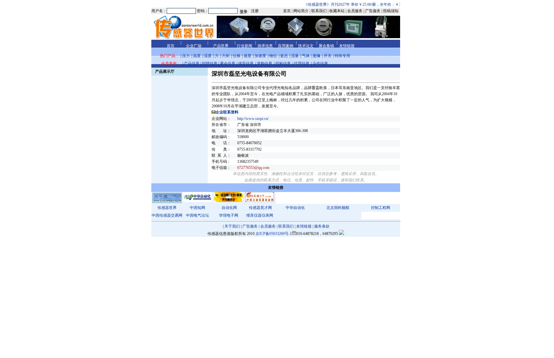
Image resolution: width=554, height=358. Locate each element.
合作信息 (320, 63)
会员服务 (268, 226)
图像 (317, 56)
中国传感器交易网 (167, 215)
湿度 (208, 56)
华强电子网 (228, 215)
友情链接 (304, 226)
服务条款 (322, 226)
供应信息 (246, 63)
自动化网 (229, 207)
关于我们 (232, 226)
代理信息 (301, 63)
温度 (197, 56)
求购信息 (264, 63)
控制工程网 (380, 207)
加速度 (260, 56)
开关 (328, 56)
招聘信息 (209, 63)
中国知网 (197, 207)
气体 (306, 56)
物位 (273, 56)
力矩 (226, 56)
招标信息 (283, 63)
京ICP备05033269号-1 (274, 233)
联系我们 (286, 226)
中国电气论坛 (197, 215)
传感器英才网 (260, 207)
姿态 (284, 56)
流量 (295, 56)
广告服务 (250, 226)
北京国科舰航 (337, 207)
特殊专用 (342, 56)
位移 (236, 56)
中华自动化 (295, 207)
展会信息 (227, 63)
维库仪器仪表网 (259, 215)
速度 (247, 56)
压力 (186, 56)
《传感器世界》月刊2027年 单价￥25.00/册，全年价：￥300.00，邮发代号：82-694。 (372, 4)
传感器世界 (167, 207)
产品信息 (191, 63)
